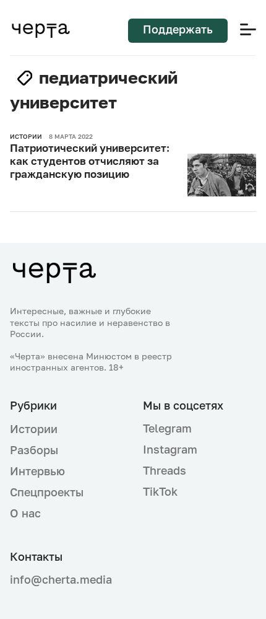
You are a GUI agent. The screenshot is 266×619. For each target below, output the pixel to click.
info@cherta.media (61, 579)
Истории (34, 429)
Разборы (34, 450)
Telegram (167, 428)
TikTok (160, 491)
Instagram (170, 449)
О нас (25, 513)
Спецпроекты (47, 492)
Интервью (37, 471)
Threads (164, 470)
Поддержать (178, 29)
